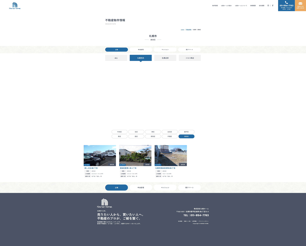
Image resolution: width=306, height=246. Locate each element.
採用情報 (194, 221)
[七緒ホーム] (15, 5)
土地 (116, 50)
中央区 (119, 132)
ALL (116, 58)
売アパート (189, 50)
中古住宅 (141, 50)
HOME (182, 29)
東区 (153, 132)
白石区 (170, 132)
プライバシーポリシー (204, 221)
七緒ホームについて (241, 6)
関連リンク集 (187, 221)
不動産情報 (188, 29)
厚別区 (153, 136)
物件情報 (215, 6)
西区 (136, 136)
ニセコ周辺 (190, 58)
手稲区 (170, 136)
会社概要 (261, 6)
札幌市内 (140, 58)
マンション (165, 50)
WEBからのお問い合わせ (300, 7)
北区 (136, 132)
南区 (119, 136)
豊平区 (186, 132)
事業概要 (253, 6)
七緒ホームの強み (226, 6)
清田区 (186, 136)
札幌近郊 (165, 58)
